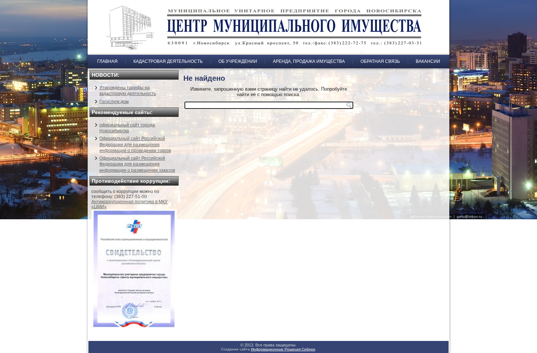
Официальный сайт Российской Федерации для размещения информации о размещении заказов (137, 164)
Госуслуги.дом (114, 101)
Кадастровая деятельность (168, 61)
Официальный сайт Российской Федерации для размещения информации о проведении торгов (135, 144)
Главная (107, 61)
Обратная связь (380, 61)
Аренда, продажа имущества (309, 61)
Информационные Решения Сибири (283, 349)
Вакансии (428, 61)
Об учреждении (237, 61)
